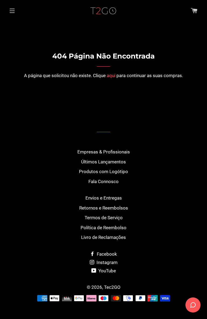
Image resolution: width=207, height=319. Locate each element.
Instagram (106, 262)
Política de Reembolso (103, 227)
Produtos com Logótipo (103, 171)
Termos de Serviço (104, 217)
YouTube (106, 270)
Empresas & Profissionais (103, 152)
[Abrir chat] (193, 305)
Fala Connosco (103, 181)
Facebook (106, 254)
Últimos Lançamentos (103, 161)
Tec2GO (112, 287)
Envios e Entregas (103, 198)
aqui (111, 75)
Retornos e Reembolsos (103, 208)
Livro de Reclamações (103, 237)
